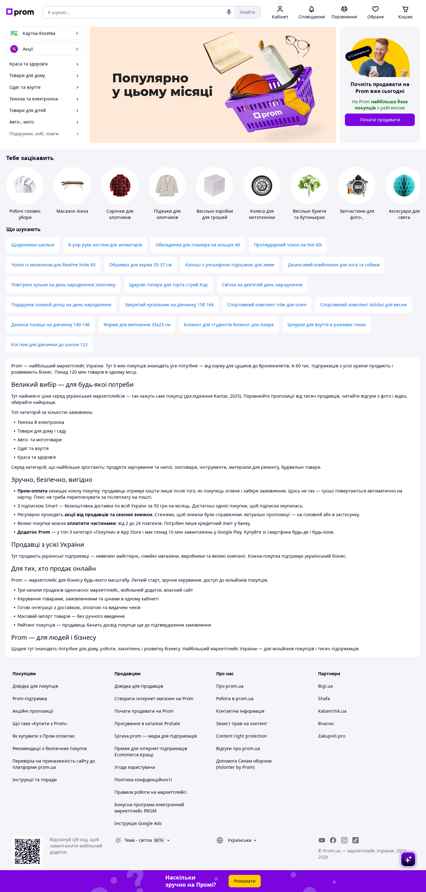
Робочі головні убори (25, 214)
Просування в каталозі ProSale (147, 723)
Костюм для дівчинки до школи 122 (49, 344)
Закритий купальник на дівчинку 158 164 (169, 305)
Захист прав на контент (241, 723)
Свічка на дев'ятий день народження (262, 285)
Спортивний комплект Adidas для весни (363, 305)
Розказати (244, 881)
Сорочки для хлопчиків (119, 214)
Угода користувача (134, 767)
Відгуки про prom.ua (238, 748)
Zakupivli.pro (331, 736)
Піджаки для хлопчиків (167, 214)
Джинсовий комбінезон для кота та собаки (334, 265)
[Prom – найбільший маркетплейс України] (20, 12)
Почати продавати (380, 120)
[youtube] (322, 840)
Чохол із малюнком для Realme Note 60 (53, 265)
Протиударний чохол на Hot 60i (288, 245)
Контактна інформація (240, 711)
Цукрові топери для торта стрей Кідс (168, 285)
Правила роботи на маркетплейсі (150, 792)
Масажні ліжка (72, 211)
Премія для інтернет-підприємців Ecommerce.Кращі (150, 751)
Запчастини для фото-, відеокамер (357, 217)
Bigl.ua (325, 686)
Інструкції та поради (34, 780)
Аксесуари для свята (404, 214)
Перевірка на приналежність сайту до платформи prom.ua (53, 764)
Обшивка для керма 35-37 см (140, 265)
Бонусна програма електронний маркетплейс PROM (149, 808)
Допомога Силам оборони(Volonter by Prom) (244, 764)
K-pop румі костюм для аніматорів (105, 245)
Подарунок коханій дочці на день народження (61, 305)
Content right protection (241, 736)
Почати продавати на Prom (143, 711)
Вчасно (326, 723)
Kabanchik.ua (332, 711)
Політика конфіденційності (143, 780)
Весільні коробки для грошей (214, 214)
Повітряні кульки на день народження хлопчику (63, 285)
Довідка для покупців (35, 686)
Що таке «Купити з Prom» (39, 723)
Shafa (324, 698)
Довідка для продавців (138, 686)
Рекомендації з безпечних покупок (49, 748)
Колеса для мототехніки (262, 214)
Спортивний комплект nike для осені (267, 305)
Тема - (138, 840)
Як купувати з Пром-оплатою (43, 736)
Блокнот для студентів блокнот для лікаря (229, 324)
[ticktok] (355, 840)
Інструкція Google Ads (138, 823)
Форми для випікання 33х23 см (137, 324)
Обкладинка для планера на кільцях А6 (198, 245)
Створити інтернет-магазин (144, 698)
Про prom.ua (230, 686)
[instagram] (344, 840)
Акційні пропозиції (32, 711)
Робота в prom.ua (235, 698)
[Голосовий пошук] (229, 12)
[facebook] (333, 840)
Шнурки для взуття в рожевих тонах (327, 324)
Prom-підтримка (29, 698)
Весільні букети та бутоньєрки (309, 214)
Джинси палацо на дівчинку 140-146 (50, 324)
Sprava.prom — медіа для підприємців (155, 736)
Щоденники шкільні (33, 245)
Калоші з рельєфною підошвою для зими (229, 265)
